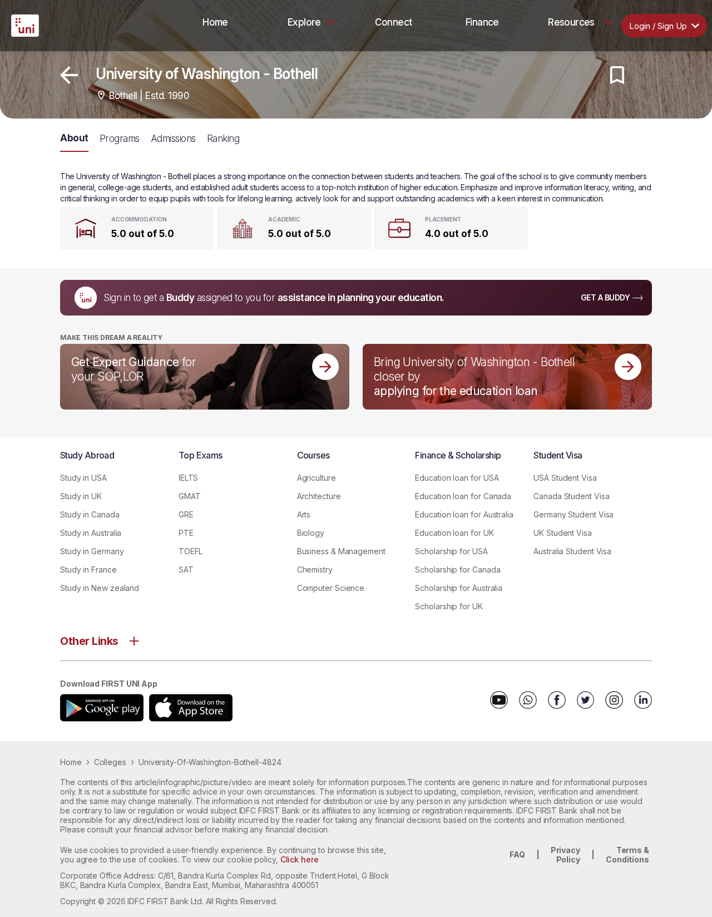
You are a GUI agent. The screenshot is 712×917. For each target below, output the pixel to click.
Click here (299, 859)
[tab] (215, 22)
